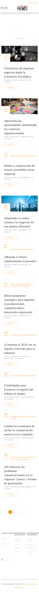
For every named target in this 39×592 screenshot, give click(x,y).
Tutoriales (17, 544)
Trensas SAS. (27, 584)
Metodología (17, 547)
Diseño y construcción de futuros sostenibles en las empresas (19, 170)
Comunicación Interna (26, 397)
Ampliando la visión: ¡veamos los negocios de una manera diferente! (19, 222)
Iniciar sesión (33, 2)
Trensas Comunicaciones (11, 136)
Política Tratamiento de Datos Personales (31, 546)
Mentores (16, 551)
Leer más (10, 87)
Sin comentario (19, 358)
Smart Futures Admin (10, 80)
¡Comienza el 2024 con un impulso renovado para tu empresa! (20, 348)
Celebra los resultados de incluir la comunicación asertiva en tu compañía (19, 430)
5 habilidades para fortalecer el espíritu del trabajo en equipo (18, 389)
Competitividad (22, 80)
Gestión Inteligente (23, 177)
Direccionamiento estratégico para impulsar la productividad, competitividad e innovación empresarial (19, 304)
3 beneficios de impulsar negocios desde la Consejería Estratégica (19, 72)
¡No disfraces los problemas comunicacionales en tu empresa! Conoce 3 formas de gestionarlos (20, 475)
